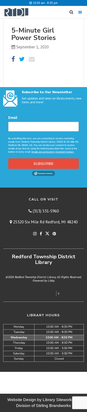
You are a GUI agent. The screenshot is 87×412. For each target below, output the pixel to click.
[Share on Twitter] (22, 59)
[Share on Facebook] (13, 59)
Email (12, 117)
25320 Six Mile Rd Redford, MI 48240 (44, 221)
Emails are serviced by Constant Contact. (52, 151)
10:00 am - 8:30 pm (45, 3)
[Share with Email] (32, 59)
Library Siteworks (58, 399)
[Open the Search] (71, 12)
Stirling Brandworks (53, 405)
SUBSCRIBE (44, 163)
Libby (51, 280)
